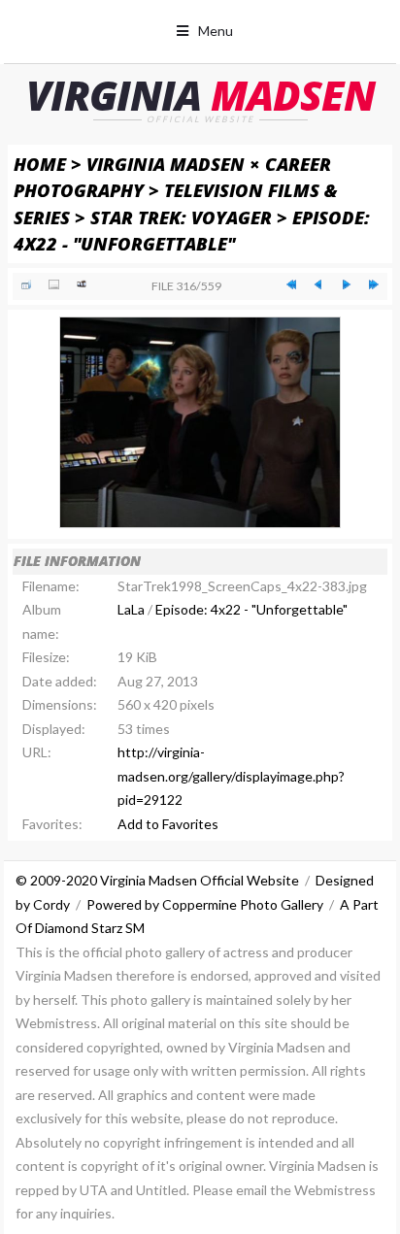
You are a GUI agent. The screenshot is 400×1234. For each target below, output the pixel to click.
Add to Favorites (167, 824)
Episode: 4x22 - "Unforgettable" (251, 609)
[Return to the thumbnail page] (26, 284)
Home (40, 163)
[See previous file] (318, 284)
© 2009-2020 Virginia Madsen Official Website (157, 880)
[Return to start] (291, 284)
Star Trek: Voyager (181, 217)
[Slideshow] (81, 284)
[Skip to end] (373, 284)
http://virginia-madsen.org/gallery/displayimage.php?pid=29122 (231, 776)
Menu (215, 30)
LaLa (131, 609)
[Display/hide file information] (53, 284)
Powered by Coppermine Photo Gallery (204, 904)
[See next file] (345, 284)
